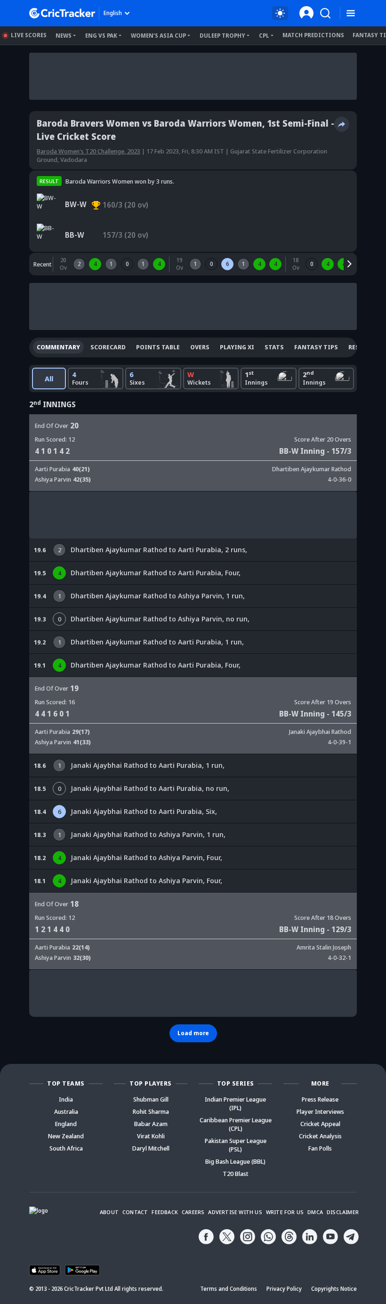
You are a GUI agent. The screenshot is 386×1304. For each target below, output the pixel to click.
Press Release (320, 1099)
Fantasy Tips (316, 347)
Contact (135, 1211)
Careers (193, 1211)
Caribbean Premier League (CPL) (236, 1124)
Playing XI (237, 347)
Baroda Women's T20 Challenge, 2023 (88, 151)
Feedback (165, 1211)
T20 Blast (236, 1173)
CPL (264, 36)
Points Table (158, 347)
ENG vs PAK (101, 36)
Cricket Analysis (320, 1136)
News (64, 36)
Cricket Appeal (320, 1123)
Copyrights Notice (334, 1289)
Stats (274, 347)
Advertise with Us (235, 1211)
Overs (199, 347)
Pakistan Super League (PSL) (235, 1144)
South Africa (66, 1148)
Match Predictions (313, 35)
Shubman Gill (151, 1099)
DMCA (315, 1211)
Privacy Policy (284, 1289)
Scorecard (108, 347)
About (109, 1211)
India (66, 1099)
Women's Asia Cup (158, 36)
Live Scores (29, 35)
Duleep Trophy (222, 36)
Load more (193, 1033)
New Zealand (66, 1136)
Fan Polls (320, 1148)
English (113, 13)
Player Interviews (320, 1111)
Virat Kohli (151, 1136)
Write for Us (285, 1211)
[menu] (351, 13)
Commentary (58, 347)
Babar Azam (151, 1123)
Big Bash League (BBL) (235, 1161)
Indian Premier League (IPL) (235, 1103)
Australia (66, 1111)
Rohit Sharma (151, 1111)
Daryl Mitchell (150, 1148)
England (66, 1123)
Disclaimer (343, 1211)
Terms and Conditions (228, 1289)
